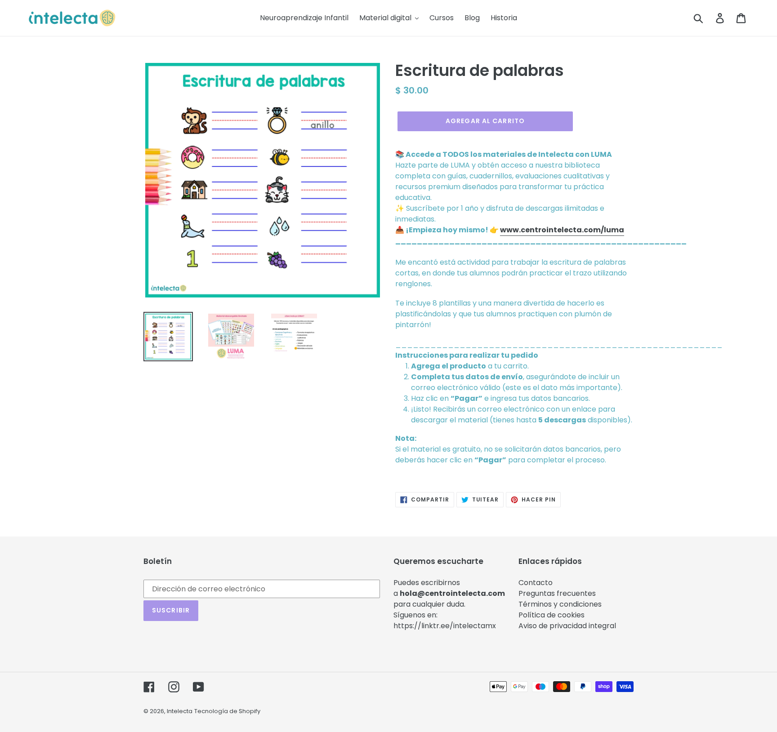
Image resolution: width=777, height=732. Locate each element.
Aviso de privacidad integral (567, 626)
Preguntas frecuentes (557, 593)
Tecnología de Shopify (227, 711)
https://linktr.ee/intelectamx (444, 626)
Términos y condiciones (560, 604)
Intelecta (179, 711)
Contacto (535, 582)
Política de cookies (551, 615)
